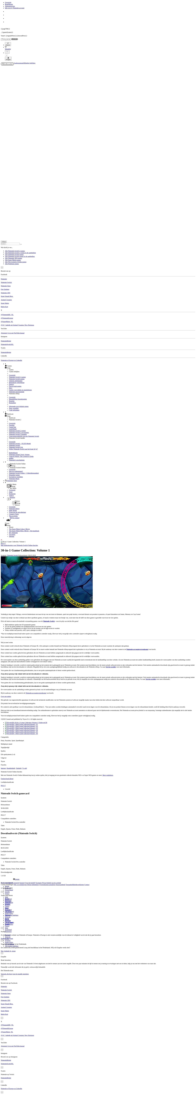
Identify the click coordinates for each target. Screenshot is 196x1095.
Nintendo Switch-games (16, 379)
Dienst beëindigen (33, 885)
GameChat (12, 427)
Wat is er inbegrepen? (16, 471)
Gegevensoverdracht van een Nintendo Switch (24, 436)
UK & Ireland (9, 922)
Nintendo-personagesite (16, 392)
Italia (6, 897)
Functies (11, 425)
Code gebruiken (14, 410)
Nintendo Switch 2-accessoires (19, 432)
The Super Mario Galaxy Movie (19, 529)
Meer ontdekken (107, 775)
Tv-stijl (24, 768)
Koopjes (11, 401)
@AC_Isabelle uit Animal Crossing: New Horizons (17, 325)
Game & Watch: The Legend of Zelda (21, 456)
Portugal (7, 915)
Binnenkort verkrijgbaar (16, 382)
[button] (100, 366)
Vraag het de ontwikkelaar (17, 512)
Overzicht (8, 2)
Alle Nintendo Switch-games (14, 254)
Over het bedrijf (30, 883)
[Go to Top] (98, 540)
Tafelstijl (18, 768)
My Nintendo (13, 533)
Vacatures (12, 534)
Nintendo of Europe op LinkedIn (11, 360)
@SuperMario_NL (7, 321)
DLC (10, 388)
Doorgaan (10, 938)
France (7, 893)
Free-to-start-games (15, 386)
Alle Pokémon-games (12, 264)
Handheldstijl (11, 768)
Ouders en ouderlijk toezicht (10, 883)
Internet (3, 768)
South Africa (9, 913)
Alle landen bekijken (11, 915)
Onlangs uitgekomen (15, 381)
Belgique (8, 901)
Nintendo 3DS (5, 293)
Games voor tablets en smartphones (20, 390)
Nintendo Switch (6, 282)
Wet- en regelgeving (20, 885)
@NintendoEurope (7, 318)
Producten (12, 494)
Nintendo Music (14, 479)
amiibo (11, 458)
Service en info (111, 667)
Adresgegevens (10, 6)
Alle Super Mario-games (13, 260)
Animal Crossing (6, 300)
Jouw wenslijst (13, 408)
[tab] (98, 879)
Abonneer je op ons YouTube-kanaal (12, 333)
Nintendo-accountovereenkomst (137, 649)
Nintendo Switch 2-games (17, 377)
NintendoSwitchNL (7, 344)
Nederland (8, 930)
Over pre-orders (6, 696)
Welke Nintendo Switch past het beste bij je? (23, 449)
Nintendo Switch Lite (16, 447)
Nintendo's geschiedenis (16, 460)
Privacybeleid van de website (51, 883)
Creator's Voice (14, 514)
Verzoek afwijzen (6, 974)
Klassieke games (14, 475)
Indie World (13, 510)
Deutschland (9, 890)
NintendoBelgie (6, 341)
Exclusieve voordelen (16, 477)
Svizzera (7, 940)
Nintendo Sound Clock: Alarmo (19, 454)
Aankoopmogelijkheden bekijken (24, 63)
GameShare (13, 429)
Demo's (11, 384)
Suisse (7, 919)
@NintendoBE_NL (7, 315)
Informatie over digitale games (18, 406)
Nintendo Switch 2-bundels (18, 434)
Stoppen (3, 938)
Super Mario (5, 303)
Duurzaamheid (60, 885)
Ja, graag (13, 951)
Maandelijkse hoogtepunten (18, 399)
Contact (86, 885)
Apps (10, 492)
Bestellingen (9, 4)
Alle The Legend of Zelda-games (15, 262)
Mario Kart (4, 307)
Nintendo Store (6, 286)
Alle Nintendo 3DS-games (13, 258)
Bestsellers (12, 403)
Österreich (8, 931)
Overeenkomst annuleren (47, 885)
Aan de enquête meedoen (20, 974)
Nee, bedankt (5, 951)
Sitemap (11, 536)
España (7, 892)
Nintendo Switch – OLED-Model (20, 443)
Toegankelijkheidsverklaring (75, 885)
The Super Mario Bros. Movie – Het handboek (24, 531)
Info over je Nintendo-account (14, 8)
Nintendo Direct (14, 509)
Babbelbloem (13, 453)
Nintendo (4, 279)
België (7, 886)
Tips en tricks (13, 516)
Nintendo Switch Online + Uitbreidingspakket (24, 473)
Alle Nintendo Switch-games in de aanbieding (20, 256)
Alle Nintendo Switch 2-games (15, 251)
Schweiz (7, 937)
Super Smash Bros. (7, 296)
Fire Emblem (5, 289)
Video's (11, 495)
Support (21, 883)
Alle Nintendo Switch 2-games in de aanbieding (20, 253)
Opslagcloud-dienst (7, 779)
